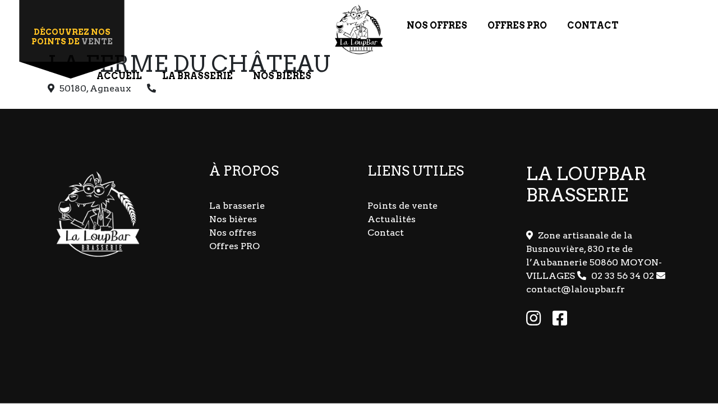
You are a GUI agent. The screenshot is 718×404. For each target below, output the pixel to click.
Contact (385, 232)
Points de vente (402, 205)
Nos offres (232, 232)
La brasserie (237, 205)
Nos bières (233, 219)
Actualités (391, 219)
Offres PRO (234, 246)
